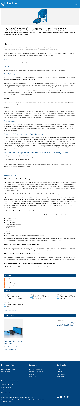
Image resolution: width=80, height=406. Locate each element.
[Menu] (76, 4)
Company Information (35, 369)
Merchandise (61, 376)
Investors (59, 369)
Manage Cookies (7, 401)
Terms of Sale (26, 399)
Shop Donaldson (6, 371)
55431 (3, 389)
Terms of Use (16, 399)
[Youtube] (62, 399)
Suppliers (59, 371)
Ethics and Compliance (36, 371)
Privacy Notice (5, 399)
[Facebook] (65, 399)
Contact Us (5, 392)
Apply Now (32, 376)
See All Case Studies (10, 349)
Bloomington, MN (6, 387)
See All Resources (9, 310)
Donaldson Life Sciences (8, 369)
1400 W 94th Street (7, 384)
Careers (31, 374)
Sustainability (61, 374)
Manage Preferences (39, 399)
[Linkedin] (58, 399)
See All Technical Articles (11, 347)
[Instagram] (68, 399)
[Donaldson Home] (37, 3)
